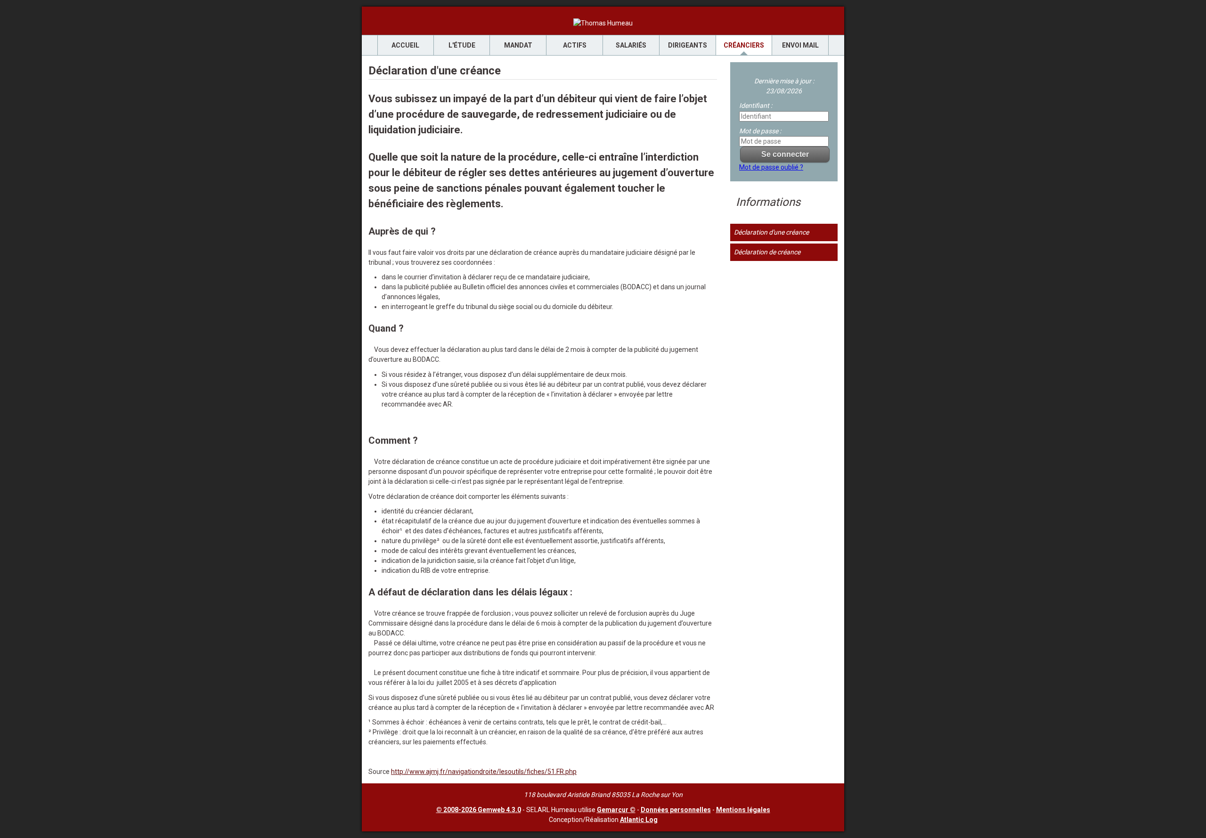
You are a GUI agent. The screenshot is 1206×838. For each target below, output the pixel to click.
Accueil (405, 45)
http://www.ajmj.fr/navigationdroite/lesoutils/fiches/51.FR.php (484, 771)
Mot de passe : (760, 131)
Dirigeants (687, 45)
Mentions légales (743, 810)
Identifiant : (755, 105)
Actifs (575, 45)
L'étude (461, 45)
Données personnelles (676, 810)
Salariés (631, 45)
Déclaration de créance (767, 252)
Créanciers (744, 45)
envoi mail (800, 45)
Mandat (518, 45)
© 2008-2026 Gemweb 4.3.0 (478, 810)
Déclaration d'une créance (771, 232)
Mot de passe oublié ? (771, 167)
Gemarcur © (616, 810)
